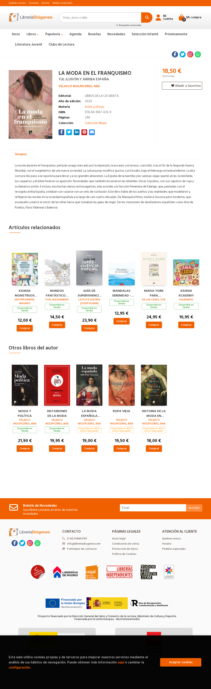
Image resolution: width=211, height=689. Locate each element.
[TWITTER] (182, 54)
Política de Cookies (124, 554)
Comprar (24, 328)
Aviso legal (118, 538)
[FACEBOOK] (175, 54)
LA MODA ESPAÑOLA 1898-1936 (89, 413)
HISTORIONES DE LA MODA (57, 413)
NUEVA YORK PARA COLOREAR (154, 292)
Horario (45, 3)
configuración (19, 667)
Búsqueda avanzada (129, 25)
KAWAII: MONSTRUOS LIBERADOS (25, 292)
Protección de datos (125, 548)
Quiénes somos (17, 3)
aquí (121, 662)
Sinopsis (21, 154)
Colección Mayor (96, 123)
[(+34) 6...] (198, 54)
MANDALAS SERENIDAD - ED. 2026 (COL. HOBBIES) (122, 292)
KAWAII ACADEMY (186, 292)
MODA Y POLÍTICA (25, 413)
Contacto (34, 3)
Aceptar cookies (181, 662)
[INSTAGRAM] (190, 54)
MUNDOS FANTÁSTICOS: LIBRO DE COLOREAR (57, 292)
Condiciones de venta (125, 543)
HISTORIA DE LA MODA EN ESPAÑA (154, 413)
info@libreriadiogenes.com (84, 543)
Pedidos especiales (62, 3)
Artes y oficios (94, 106)
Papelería (53, 34)
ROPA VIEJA (121, 411)
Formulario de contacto (82, 548)
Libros (32, 34)
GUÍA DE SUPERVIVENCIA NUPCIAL (89, 292)
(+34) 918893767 (77, 538)
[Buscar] (146, 17)
